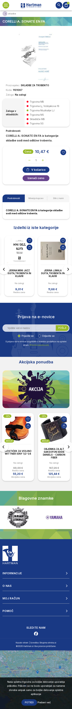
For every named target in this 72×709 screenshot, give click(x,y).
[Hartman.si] (10, 555)
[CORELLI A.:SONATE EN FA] (36, 57)
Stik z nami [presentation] (58, 198)
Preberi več (44, 702)
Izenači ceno (36, 178)
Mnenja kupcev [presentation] (36, 198)
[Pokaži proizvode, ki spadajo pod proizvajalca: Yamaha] (18, 517)
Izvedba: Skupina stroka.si (43, 642)
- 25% (7, 416)
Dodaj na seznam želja (29, 240)
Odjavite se (48, 335)
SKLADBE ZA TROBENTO (35, 85)
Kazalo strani (22, 642)
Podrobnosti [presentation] (14, 198)
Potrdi (29, 702)
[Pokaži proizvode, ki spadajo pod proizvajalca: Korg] (54, 517)
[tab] (14, 198)
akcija (9, 441)
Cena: (28, 151)
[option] (19, 266)
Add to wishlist (63, 152)
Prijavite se (28, 335)
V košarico (38, 169)
